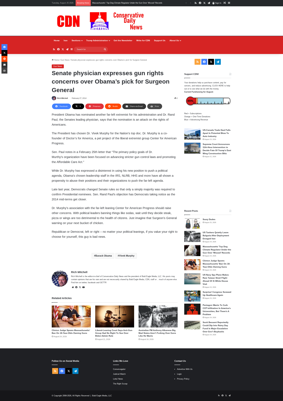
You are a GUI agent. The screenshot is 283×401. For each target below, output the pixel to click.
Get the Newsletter (123, 40)
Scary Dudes (209, 219)
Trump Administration (97, 40)
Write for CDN (143, 40)
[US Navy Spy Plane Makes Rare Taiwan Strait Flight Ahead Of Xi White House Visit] (192, 278)
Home (57, 40)
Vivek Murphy (126, 255)
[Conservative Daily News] (102, 21)
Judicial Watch (119, 374)
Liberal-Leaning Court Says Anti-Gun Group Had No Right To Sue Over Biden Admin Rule (113, 333)
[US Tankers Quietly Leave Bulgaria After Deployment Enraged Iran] (192, 236)
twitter (84, 282)
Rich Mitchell (62, 98)
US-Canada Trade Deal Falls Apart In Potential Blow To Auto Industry (217, 133)
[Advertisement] (207, 183)
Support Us (159, 40)
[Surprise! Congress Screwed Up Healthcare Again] (192, 296)
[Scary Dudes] (192, 223)
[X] (80, 287)
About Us (174, 40)
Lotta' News (118, 379)
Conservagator (119, 369)
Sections (76, 40)
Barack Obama (103, 255)
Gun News (65, 60)
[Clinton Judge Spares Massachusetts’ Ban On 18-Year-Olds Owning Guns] (71, 316)
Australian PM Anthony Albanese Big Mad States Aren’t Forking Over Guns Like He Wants (157, 333)
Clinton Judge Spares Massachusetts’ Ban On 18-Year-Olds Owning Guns (216, 263)
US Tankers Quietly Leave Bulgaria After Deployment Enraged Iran (216, 235)
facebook (92, 282)
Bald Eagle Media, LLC (102, 396)
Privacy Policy (183, 379)
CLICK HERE (218, 86)
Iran (66, 40)
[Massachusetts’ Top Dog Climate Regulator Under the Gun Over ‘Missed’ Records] (192, 250)
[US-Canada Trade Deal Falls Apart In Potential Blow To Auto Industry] (192, 134)
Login (179, 374)
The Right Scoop (120, 384)
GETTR (103, 282)
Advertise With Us (184, 369)
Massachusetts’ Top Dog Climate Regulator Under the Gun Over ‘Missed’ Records (127, 3)
